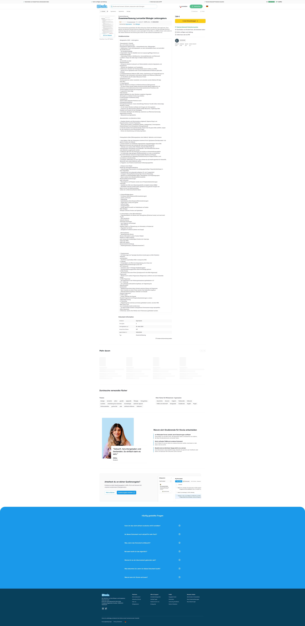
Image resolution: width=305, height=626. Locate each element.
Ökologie (136, 401)
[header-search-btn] (112, 7)
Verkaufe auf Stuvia (136, 599)
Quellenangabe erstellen (125, 492)
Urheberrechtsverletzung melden (164, 338)
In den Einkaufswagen (189, 21)
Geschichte (160, 401)
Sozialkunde (181, 403)
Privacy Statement (118, 621)
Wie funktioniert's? (136, 597)
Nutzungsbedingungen (107, 621)
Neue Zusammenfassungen (193, 599)
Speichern (195, 11)
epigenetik (128, 401)
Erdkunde (189, 401)
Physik (195, 403)
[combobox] (133, 6)
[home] (102, 6)
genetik (122, 401)
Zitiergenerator (135, 604)
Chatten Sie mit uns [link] (154, 601)
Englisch (174, 401)
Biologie (128, 11)
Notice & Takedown (173, 604)
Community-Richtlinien (174, 601)
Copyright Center (172, 597)
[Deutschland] (107, 11)
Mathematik (181, 401)
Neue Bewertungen (191, 601)
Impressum (104, 604)
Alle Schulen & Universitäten (193, 597)
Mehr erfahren (110, 492)
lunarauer (182, 40)
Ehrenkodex (171, 599)
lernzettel (109, 401)
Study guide (153, 604)
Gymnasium (113, 11)
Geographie (173, 403)
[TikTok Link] (106, 608)
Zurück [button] (103, 11)
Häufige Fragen (153, 599)
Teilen (203, 11)
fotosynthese (144, 401)
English (189, 403)
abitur (115, 401)
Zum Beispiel (108, 35)
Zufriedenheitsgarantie (155, 597)
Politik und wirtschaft (162, 403)
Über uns (134, 601)
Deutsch (167, 401)
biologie (102, 401)
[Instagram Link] (103, 608)
